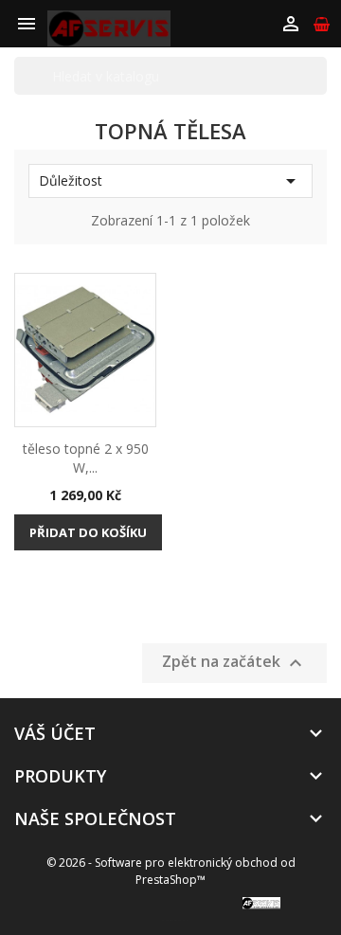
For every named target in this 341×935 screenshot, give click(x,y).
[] (319, 76)
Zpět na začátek (234, 662)
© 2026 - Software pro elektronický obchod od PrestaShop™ (171, 870)
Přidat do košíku (88, 532)
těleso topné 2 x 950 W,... (86, 458)
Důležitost (170, 181)
